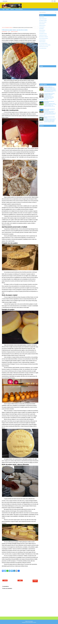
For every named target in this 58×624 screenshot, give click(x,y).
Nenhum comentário (14, 31)
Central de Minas (42, 23)
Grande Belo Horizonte (43, 33)
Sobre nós (12, 9)
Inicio (3, 9)
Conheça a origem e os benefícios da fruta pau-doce (49, 87)
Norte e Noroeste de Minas (43, 38)
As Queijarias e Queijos (8, 27)
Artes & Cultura (41, 17)
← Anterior (5, 580)
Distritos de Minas (42, 30)
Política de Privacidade (19, 9)
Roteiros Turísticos (42, 41)
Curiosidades (41, 28)
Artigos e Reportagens (43, 18)
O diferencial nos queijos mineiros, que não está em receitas (15, 29)
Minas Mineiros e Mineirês (43, 36)
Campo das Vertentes (42, 22)
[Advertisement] (43, 5)
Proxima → (35, 581)
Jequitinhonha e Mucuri (43, 35)
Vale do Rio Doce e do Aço (43, 46)
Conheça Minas (5, 1)
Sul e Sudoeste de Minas (43, 43)
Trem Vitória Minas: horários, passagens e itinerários (49, 94)
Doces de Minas (42, 31)
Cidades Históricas (42, 25)
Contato (7, 9)
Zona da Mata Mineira (42, 48)
